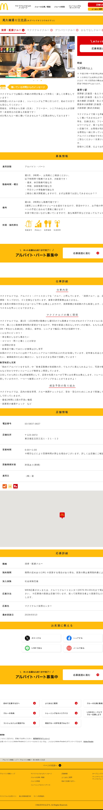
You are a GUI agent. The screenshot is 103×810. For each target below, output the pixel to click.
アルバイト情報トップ (7, 774)
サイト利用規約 (39, 796)
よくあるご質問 (67, 777)
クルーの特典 (59, 7)
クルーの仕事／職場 (42, 7)
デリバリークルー (65, 30)
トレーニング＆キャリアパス (75, 7)
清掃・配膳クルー (11, 30)
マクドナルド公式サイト (8, 796)
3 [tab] (41, 80)
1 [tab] (33, 80)
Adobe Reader (88, 741)
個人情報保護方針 (25, 796)
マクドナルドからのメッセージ (23, 7)
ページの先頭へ (50, 765)
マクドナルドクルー (38, 30)
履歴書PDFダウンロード (41, 738)
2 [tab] (37, 80)
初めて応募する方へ (68, 781)
